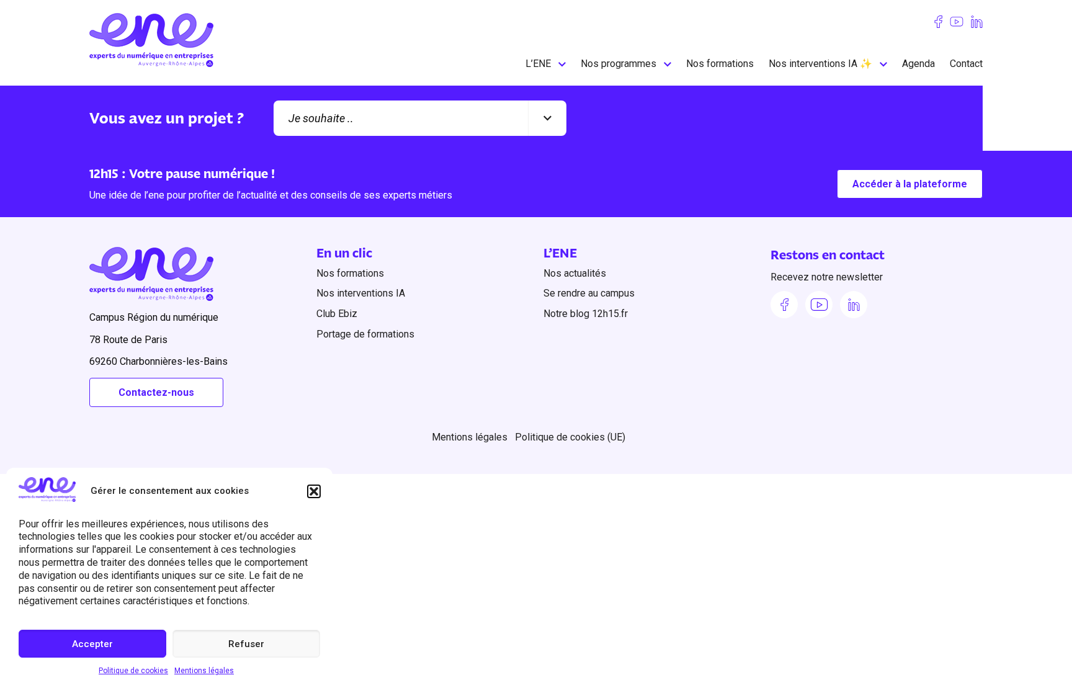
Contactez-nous (156, 392)
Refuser (246, 644)
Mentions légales (204, 670)
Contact (966, 63)
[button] (314, 491)
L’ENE (538, 63)
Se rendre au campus (589, 293)
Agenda (918, 63)
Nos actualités (574, 273)
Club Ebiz (336, 314)
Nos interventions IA (360, 293)
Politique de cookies (133, 670)
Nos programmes (618, 63)
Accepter (92, 644)
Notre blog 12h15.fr (585, 314)
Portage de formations (365, 334)
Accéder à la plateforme (909, 184)
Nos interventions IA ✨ (820, 63)
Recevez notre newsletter (826, 277)
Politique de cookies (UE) (570, 437)
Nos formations (720, 63)
